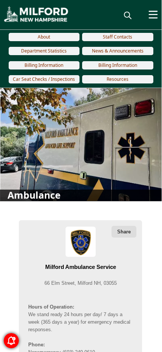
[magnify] (127, 15)
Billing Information (43, 65)
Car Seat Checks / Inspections (44, 79)
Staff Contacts (117, 37)
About (44, 37)
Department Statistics (44, 51)
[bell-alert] (11, 340)
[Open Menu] (153, 14)
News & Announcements (118, 51)
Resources (117, 79)
